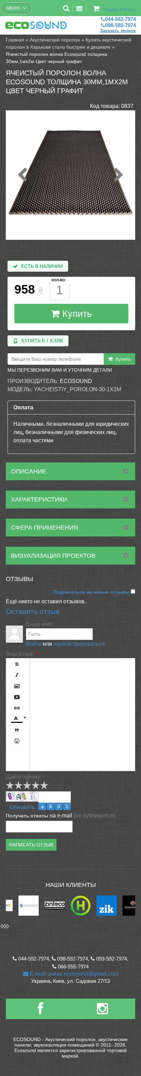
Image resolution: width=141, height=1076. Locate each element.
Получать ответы (27, 815)
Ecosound (76, 381)
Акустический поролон (55, 39)
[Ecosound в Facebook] (40, 1011)
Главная (15, 39)
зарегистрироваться (79, 644)
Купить (76, 314)
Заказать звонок (118, 30)
